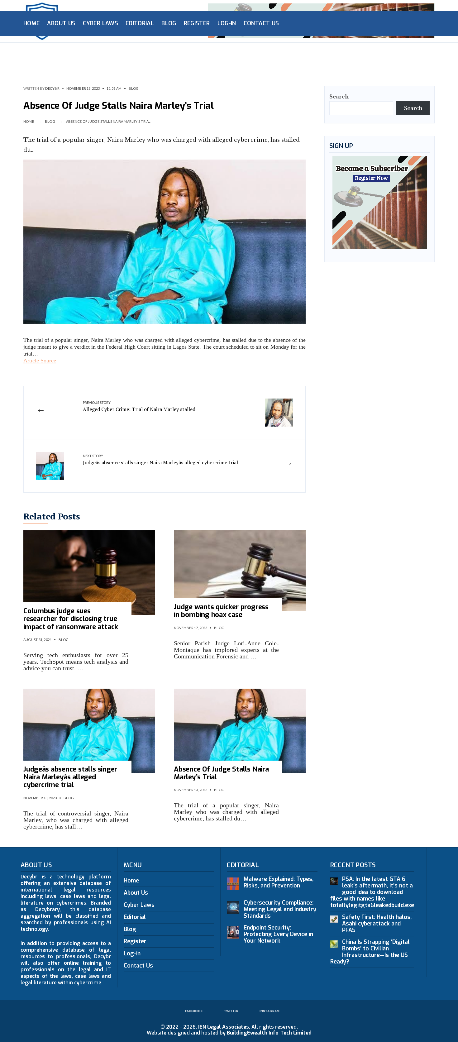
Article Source (39, 360)
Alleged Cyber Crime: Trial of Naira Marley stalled (139, 406)
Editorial (140, 23)
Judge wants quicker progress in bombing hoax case (221, 610)
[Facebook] (384, 23)
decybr (52, 88)
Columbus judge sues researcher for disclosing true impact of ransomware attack (70, 618)
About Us (61, 23)
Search (339, 96)
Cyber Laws (100, 23)
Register (197, 23)
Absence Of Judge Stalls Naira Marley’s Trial (221, 773)
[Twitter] (394, 23)
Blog (168, 23)
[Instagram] (404, 23)
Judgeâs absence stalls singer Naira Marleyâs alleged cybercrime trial (160, 460)
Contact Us (261, 23)
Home (31, 23)
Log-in (226, 23)
